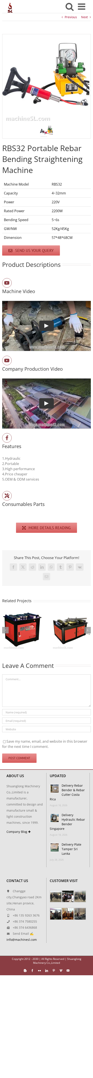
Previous (71, 17)
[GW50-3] (22, 612)
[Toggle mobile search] (70, 6)
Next (84, 17)
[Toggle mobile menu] (82, 6)
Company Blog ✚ (18, 832)
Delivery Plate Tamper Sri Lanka (71, 849)
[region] (46, 86)
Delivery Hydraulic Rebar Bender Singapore (67, 822)
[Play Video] (46, 326)
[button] (46, 130)
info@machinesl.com (21, 940)
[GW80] (71, 612)
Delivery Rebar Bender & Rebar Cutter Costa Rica (67, 792)
